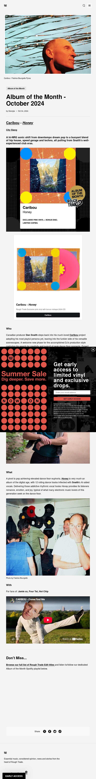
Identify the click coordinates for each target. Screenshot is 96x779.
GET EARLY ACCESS (72, 399)
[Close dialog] (93, 350)
